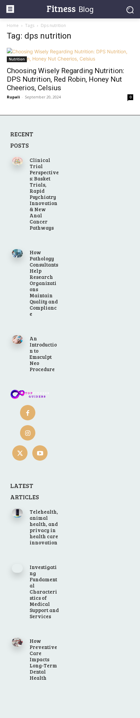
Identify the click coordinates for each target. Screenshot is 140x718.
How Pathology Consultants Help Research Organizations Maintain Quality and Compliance (44, 283)
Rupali (13, 96)
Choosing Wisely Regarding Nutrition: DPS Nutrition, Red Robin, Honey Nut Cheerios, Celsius (65, 79)
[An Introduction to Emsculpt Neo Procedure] (17, 339)
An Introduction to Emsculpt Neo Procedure (43, 353)
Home (13, 25)
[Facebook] (27, 412)
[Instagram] (27, 433)
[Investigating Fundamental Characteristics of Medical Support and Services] (17, 568)
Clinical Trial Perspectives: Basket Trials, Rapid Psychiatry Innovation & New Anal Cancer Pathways (44, 194)
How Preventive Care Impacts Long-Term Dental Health (43, 659)
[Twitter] (20, 453)
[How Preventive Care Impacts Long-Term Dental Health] (17, 642)
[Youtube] (40, 453)
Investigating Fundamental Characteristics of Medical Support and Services (44, 592)
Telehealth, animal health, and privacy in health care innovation (44, 527)
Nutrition (17, 59)
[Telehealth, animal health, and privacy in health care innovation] (17, 513)
